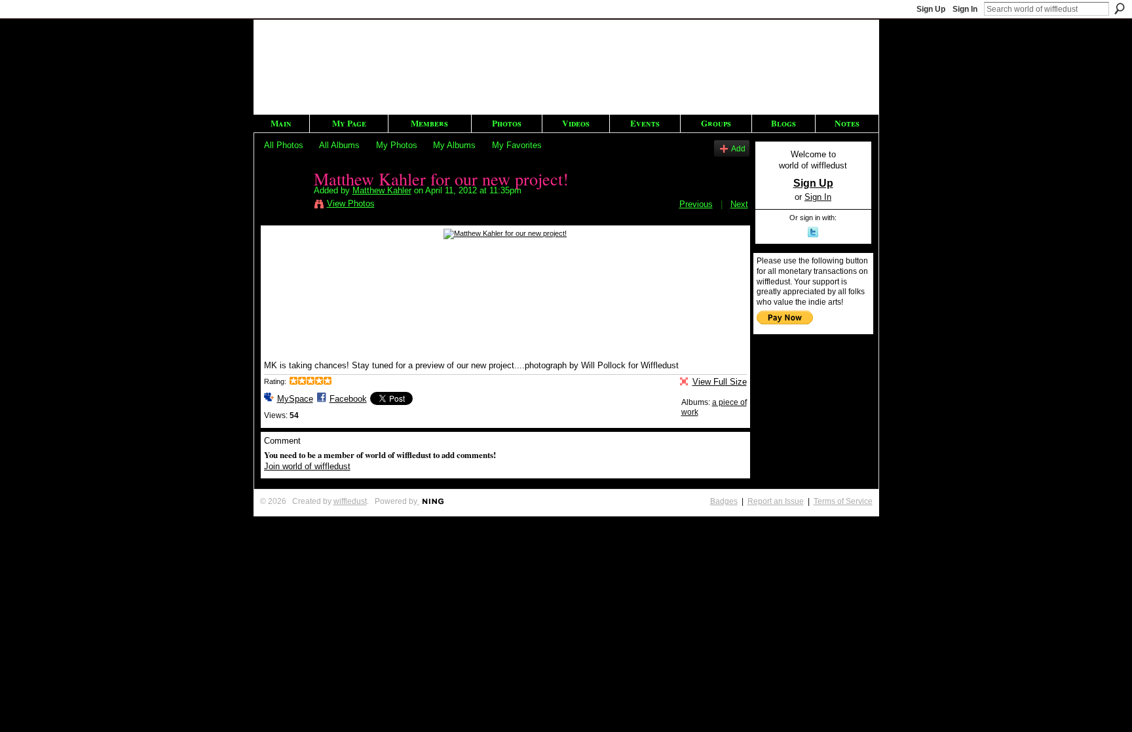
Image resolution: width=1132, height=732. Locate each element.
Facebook (348, 399)
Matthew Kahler (381, 190)
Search (1119, 8)
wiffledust (350, 501)
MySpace (295, 399)
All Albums (339, 145)
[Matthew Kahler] (285, 206)
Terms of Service (843, 501)
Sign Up (930, 9)
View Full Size (719, 382)
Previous (696, 204)
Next (739, 204)
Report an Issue (775, 501)
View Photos (351, 203)
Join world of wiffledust (307, 466)
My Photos (396, 145)
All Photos (283, 145)
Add (738, 148)
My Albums (454, 145)
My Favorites (517, 145)
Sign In (965, 9)
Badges (724, 501)
